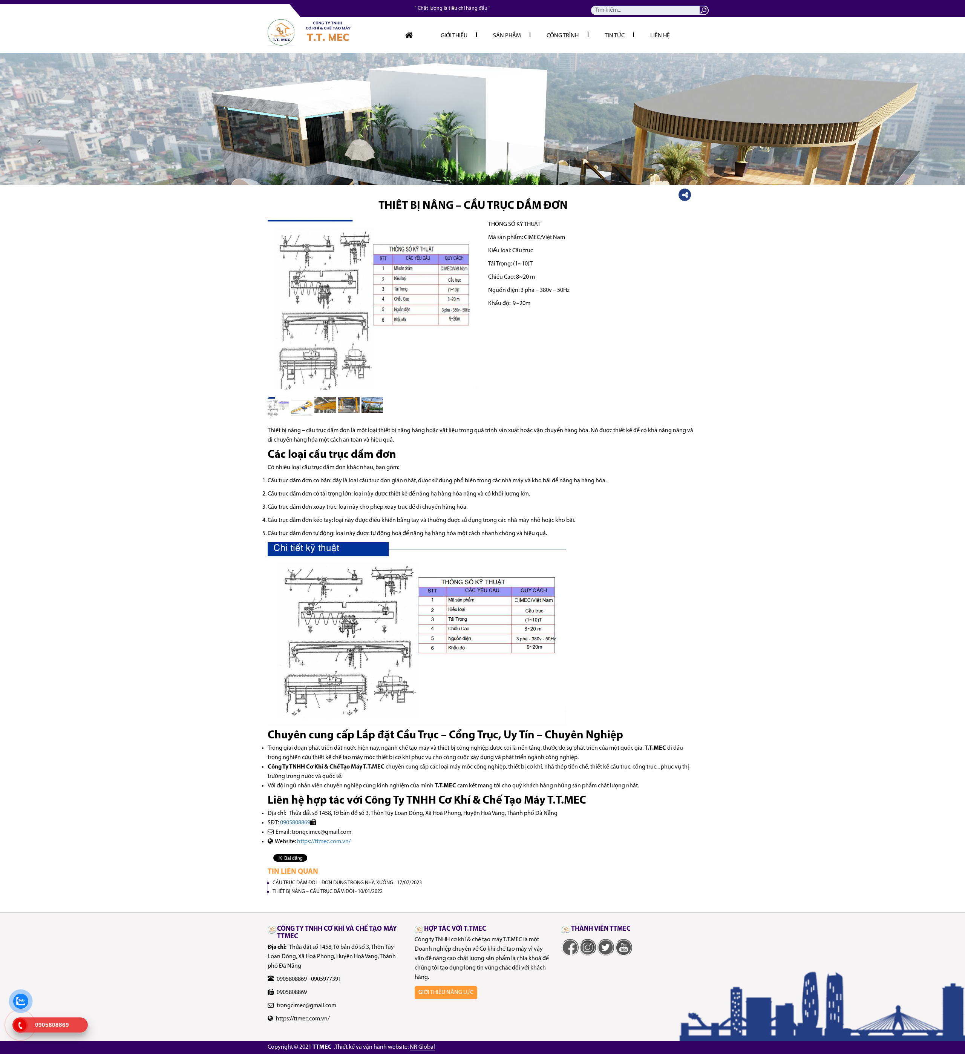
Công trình (563, 36)
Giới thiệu (454, 36)
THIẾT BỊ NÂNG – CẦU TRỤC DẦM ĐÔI (328, 891)
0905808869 (295, 823)
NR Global (422, 1047)
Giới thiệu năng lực (445, 993)
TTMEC (322, 1047)
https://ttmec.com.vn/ (324, 842)
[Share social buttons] (685, 195)
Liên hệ (660, 36)
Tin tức (615, 36)
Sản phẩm (507, 36)
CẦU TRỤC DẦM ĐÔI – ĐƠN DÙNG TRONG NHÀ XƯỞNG (347, 883)
